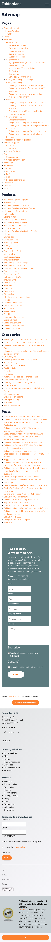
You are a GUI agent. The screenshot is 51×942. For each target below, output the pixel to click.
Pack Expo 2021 (11, 522)
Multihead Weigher (11, 31)
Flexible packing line (12, 362)
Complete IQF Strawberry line (21, 77)
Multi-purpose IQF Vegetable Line (17, 211)
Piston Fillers (9, 308)
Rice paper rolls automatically (16, 380)
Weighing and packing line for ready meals (26, 123)
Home (6, 37)
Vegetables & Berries (14, 60)
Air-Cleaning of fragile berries (15, 222)
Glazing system (10, 217)
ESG (8, 174)
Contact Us (8, 183)
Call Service (11, 145)
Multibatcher (9, 234)
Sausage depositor (12, 245)
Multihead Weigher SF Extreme (16, 205)
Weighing (8, 781)
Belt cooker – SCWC (12, 277)
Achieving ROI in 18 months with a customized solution (26, 339)
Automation (9, 807)
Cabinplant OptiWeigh (12, 323)
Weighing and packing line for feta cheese (25, 134)
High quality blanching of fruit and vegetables (27, 62)
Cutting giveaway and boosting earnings (20, 382)
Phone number (14, 604)
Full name (6, 820)
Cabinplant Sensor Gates (14, 326)
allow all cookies (14, 696)
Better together (10, 482)
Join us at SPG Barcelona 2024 (17, 497)
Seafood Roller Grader (13, 251)
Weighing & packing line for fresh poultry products (29, 85)
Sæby (6, 391)
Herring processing (16, 51)
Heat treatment (10, 793)
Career (6, 154)
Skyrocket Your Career (15, 160)
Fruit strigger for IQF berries (15, 220)
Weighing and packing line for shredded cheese (28, 131)
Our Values (10, 171)
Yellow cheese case (12, 405)
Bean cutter (8, 285)
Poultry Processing (14, 82)
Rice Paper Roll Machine (14, 317)
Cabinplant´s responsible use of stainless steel (22, 451)
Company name (14, 614)
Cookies (7, 186)
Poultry (7, 759)
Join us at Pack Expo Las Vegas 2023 (19, 505)
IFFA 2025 (8, 34)
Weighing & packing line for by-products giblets (27, 94)
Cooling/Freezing (11, 796)
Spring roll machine (11, 320)
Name (10, 584)
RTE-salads (8, 374)
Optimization (9, 810)
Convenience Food (14, 117)
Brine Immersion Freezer (14, 274)
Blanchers (8, 288)
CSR (8, 177)
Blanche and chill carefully (14, 365)
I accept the (14, 847)
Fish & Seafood (12, 42)
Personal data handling (15, 180)
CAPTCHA (6, 853)
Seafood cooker (11, 271)
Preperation (9, 787)
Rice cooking (14, 74)
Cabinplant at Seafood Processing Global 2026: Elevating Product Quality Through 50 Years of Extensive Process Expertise (23, 437)
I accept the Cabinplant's (26, 667)
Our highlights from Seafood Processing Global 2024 (25, 485)
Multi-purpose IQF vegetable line (22, 68)
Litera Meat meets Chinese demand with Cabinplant (25, 388)
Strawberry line (10, 357)
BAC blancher (9, 291)
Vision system (9, 254)
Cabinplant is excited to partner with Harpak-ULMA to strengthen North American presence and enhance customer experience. (25, 471)
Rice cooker (9, 300)
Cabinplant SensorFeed (13, 328)
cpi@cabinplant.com (21, 579)
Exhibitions (8, 165)
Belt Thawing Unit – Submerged (17, 263)
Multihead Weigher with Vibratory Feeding (20, 231)
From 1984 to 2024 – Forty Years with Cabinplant (24, 417)
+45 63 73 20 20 (21, 576)
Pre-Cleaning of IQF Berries (15, 225)
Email (10, 594)
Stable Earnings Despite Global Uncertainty (21, 477)
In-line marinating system (19, 97)
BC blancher (9, 294)
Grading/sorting (10, 784)
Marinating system (11, 243)
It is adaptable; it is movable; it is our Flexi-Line (23, 480)
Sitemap (7, 188)
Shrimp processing (16, 54)
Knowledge (8, 163)
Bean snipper (9, 283)
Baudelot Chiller (10, 202)
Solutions (8, 40)
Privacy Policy (6, 879)
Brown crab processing (18, 48)
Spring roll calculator (12, 28)
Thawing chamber (11, 260)
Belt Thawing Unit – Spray (14, 265)
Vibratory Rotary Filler (13, 303)
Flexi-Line (8, 314)
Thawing (7, 790)
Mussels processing (17, 57)
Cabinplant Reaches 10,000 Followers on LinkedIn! (24, 442)
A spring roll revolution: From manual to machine (23, 342)
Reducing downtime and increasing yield (20, 360)
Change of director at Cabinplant (17, 520)
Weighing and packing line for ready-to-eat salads (29, 125)
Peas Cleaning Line (16, 65)
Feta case (8, 402)
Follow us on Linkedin (25, 702)
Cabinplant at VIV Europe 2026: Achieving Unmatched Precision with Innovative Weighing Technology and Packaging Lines (25, 422)
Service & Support (11, 143)
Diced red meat (10, 385)
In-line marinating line (17, 114)
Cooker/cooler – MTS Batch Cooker (19, 268)
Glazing (7, 801)
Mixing (6, 798)
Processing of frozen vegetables (17, 140)
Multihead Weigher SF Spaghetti (17, 200)
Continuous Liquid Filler (13, 305)
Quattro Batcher (10, 237)
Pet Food (10, 137)
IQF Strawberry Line (12, 228)
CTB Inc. (22, 910)
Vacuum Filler (9, 311)
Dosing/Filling (9, 804)
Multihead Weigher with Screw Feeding (19, 208)
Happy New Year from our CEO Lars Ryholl (21, 459)
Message (12, 624)
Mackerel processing (17, 45)
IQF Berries (13, 71)
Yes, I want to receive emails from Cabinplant (24, 654)
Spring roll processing (17, 120)
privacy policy (36, 667)
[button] (25, 937)
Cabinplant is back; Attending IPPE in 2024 (21, 500)
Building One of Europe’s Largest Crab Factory (22, 494)
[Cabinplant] (25, 4)
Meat (8, 100)
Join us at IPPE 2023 (12, 517)
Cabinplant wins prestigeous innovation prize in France (26, 508)
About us (7, 168)
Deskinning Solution (12, 257)
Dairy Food (10, 128)
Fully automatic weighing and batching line (26, 111)
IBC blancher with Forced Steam (17, 297)
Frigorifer (7, 371)
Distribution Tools (11, 240)
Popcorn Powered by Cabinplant (17, 502)
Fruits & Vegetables (12, 762)
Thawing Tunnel (10, 280)
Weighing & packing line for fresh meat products (28, 102)
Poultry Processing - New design (19, 80)
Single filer (8, 248)
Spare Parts (11, 148)
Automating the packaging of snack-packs (21, 377)
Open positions (12, 157)
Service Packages (13, 151)
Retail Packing (10, 214)
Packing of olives (11, 368)
